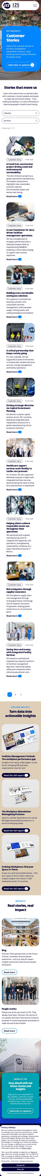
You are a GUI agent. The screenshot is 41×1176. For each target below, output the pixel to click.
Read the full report (14, 775)
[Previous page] (4, 694)
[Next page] (21, 694)
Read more (9, 972)
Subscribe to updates (19, 65)
